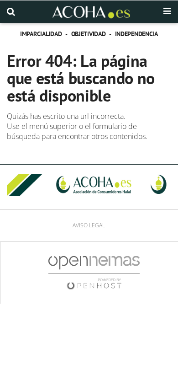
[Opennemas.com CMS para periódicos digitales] (94, 272)
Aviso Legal (89, 225)
